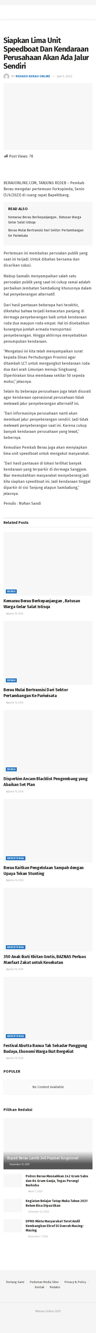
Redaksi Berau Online (33, 76)
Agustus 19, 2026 (14, 613)
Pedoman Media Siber (44, 1282)
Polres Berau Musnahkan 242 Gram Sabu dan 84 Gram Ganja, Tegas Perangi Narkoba (57, 1180)
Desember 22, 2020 (38, 1211)
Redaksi (55, 1287)
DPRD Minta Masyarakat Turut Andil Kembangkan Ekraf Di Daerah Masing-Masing (55, 1225)
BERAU (11, 591)
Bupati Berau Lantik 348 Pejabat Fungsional (42, 1158)
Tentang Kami (15, 1282)
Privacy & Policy (75, 1282)
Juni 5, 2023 (64, 76)
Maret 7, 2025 (34, 1191)
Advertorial (15, 858)
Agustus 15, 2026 (14, 702)
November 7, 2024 (37, 1236)
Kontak (39, 1287)
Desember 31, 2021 (19, 1164)
